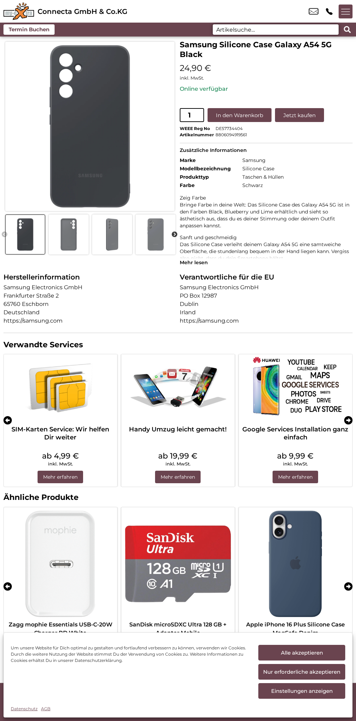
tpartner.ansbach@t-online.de (313, 11)
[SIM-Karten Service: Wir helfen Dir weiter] (60, 388)
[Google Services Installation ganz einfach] (295, 388)
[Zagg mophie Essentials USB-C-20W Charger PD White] (60, 564)
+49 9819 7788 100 (329, 11)
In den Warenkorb (239, 115)
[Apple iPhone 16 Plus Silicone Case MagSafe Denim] (295, 564)
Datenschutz (24, 708)
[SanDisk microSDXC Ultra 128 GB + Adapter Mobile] (178, 564)
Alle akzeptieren (302, 652)
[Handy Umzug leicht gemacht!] (178, 388)
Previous (4, 234)
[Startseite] (18, 11)
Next (174, 234)
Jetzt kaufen (299, 115)
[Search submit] (347, 29)
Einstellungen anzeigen (302, 691)
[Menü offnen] (346, 11)
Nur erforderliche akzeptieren (301, 672)
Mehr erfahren (60, 477)
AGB (45, 708)
